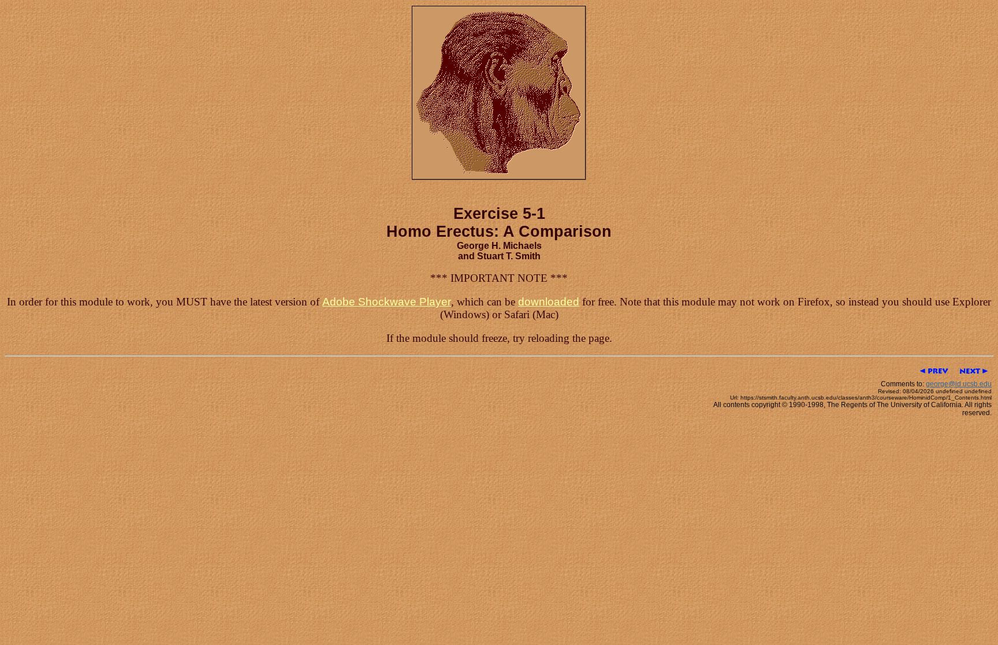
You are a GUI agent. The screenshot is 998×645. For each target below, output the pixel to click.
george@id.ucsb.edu (959, 384)
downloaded (548, 302)
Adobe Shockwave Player (386, 302)
